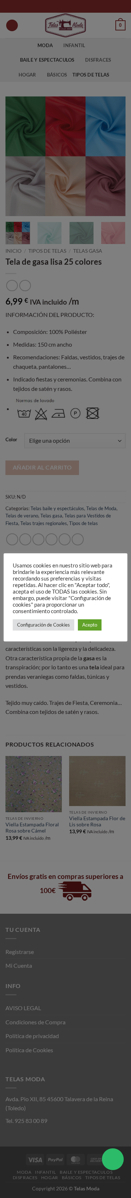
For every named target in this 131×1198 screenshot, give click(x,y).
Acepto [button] (89, 625)
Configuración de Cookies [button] (43, 625)
